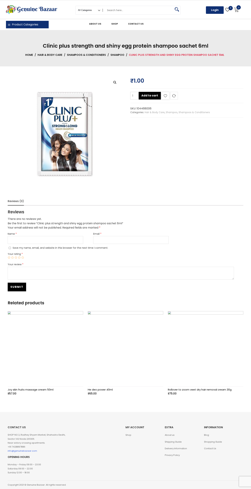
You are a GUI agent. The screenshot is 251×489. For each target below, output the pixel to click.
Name (12, 234)
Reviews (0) (16, 201)
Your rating (15, 254)
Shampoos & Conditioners (86, 55)
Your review (15, 264)
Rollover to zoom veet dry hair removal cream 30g (200, 389)
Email (97, 234)
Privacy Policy (172, 455)
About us (170, 435)
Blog (206, 435)
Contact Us (210, 448)
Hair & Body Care (50, 55)
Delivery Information (176, 448)
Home (29, 55)
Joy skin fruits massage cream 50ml (30, 389)
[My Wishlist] (227, 10)
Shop (128, 435)
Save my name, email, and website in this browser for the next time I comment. (60, 248)
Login (215, 10)
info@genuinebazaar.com (22, 450)
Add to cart (149, 95)
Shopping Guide (213, 441)
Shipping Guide (173, 441)
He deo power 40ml (100, 389)
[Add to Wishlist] (165, 96)
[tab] (16, 201)
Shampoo (117, 55)
